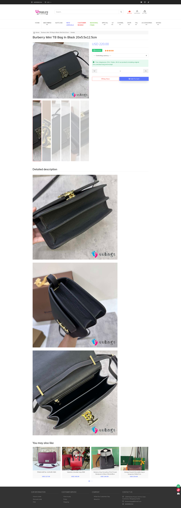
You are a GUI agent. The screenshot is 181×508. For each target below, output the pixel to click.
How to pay (67, 496)
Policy (65, 499)
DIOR (129, 23)
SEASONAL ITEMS (94, 24)
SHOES (158, 23)
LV (113, 23)
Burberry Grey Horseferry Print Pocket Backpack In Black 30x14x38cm (105, 473)
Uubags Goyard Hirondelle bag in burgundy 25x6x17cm (134, 473)
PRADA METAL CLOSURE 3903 (46, 472)
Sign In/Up (137, 13)
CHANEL (120, 23)
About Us (97, 499)
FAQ (34, 502)
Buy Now (106, 79)
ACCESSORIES (147, 23)
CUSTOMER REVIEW (82, 24)
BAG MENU (47, 23)
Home (37, 32)
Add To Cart (134, 79)
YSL (136, 23)
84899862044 (129, 504)
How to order (37, 496)
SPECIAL (105, 23)
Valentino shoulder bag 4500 (76, 472)
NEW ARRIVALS (70, 24)
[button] (89, 481)
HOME (37, 23)
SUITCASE (59, 23)
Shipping (66, 502)
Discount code (37, 499)
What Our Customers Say (102, 496)
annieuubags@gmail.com (133, 501)
